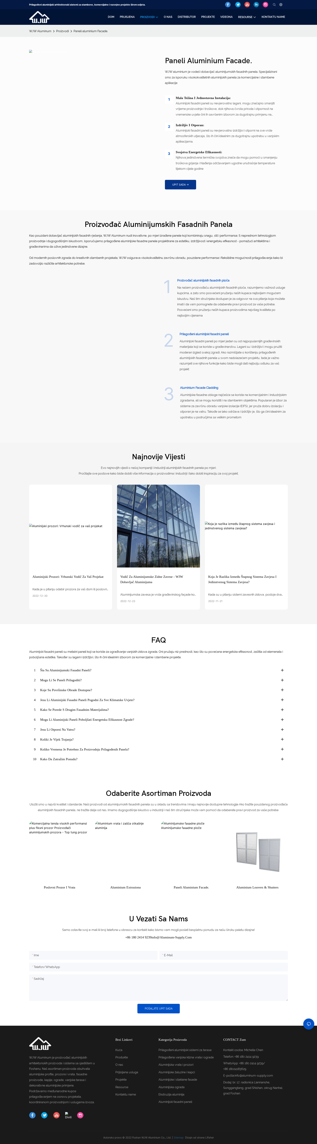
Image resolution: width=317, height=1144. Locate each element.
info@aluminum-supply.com (254, 1075)
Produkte (121, 1057)
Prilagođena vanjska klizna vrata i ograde (186, 1057)
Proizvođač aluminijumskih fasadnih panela (159, 224)
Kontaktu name (125, 1094)
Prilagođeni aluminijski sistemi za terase (185, 1050)
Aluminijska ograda (171, 1087)
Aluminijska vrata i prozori (175, 1064)
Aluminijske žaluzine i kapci (176, 1072)
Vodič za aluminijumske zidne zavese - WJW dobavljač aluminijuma (151, 579)
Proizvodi (62, 31)
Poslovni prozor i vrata (59, 887)
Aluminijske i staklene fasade (177, 1079)
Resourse (121, 1087)
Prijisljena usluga (126, 1072)
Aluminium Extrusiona (125, 887)
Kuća (118, 1050)
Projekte (121, 1079)
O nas (119, 1064)
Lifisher (209, 1137)
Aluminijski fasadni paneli (175, 1102)
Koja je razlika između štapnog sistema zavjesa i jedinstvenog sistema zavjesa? (242, 579)
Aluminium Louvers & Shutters (257, 887)
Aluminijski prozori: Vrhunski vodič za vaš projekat (67, 577)
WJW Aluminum (40, 31)
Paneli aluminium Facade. (91, 31)
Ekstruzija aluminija (171, 1094)
